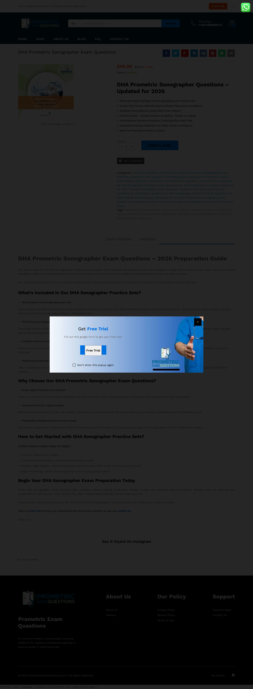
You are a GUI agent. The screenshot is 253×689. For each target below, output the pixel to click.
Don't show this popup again (95, 364)
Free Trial (93, 350)
